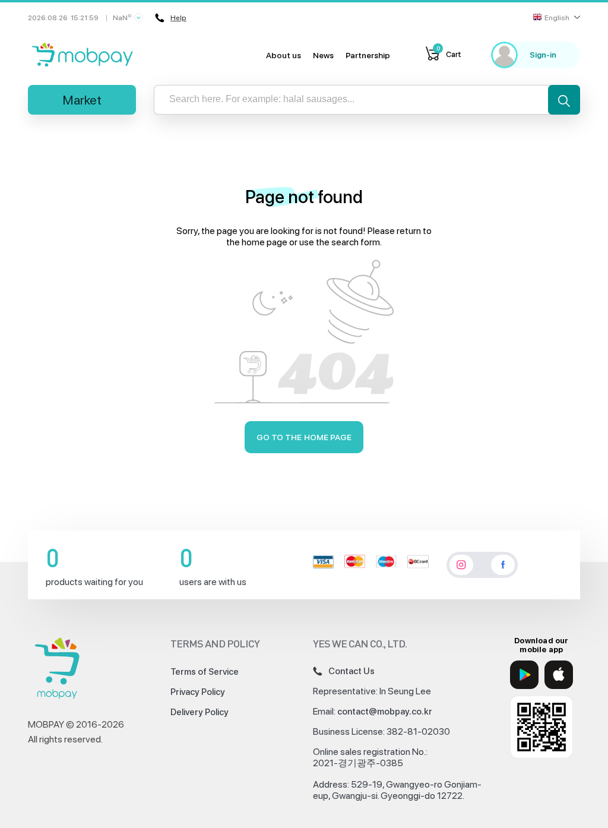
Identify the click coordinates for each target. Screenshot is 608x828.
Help (178, 18)
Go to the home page (304, 437)
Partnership (368, 55)
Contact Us (351, 671)
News (323, 55)
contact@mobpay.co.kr (384, 711)
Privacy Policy (197, 692)
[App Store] (558, 675)
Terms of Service (204, 671)
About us (283, 55)
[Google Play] (524, 675)
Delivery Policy (199, 712)
